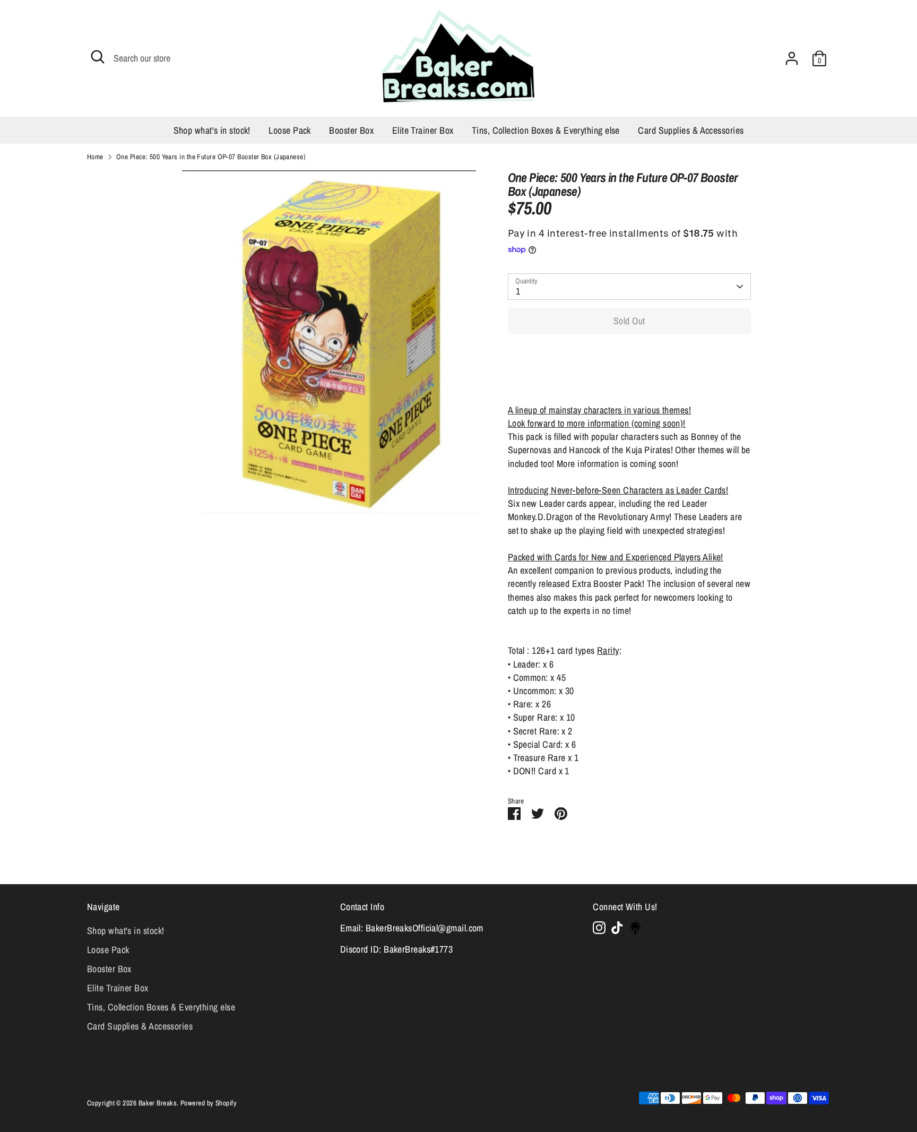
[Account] (791, 58)
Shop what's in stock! (212, 130)
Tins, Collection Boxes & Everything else (546, 130)
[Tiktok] (617, 927)
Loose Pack (290, 130)
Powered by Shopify (208, 1103)
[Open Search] (97, 56)
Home (95, 156)
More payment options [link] (629, 380)
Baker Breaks (158, 1103)
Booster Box (351, 130)
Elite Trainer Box (423, 130)
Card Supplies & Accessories (690, 130)
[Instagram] (599, 927)
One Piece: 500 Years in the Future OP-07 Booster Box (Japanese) (211, 156)
